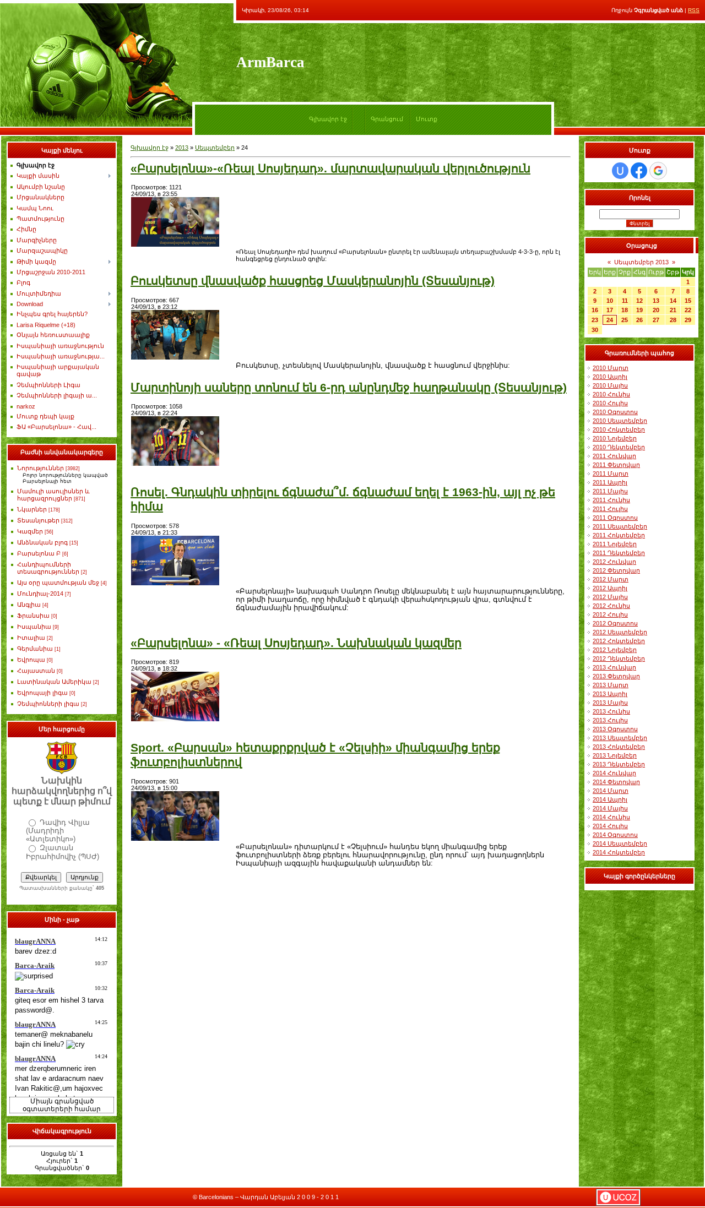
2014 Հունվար (614, 773)
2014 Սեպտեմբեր (620, 843)
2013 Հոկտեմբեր (619, 746)
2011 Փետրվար (616, 464)
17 (609, 310)
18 (624, 310)
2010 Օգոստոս (615, 412)
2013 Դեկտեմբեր (619, 764)
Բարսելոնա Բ (39, 553)
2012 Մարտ (610, 579)
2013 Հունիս (611, 711)
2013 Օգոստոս (615, 729)
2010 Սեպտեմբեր (620, 420)
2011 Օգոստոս (615, 517)
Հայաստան (36, 670)
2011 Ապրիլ (610, 482)
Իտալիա (31, 637)
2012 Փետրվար (616, 570)
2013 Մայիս (610, 702)
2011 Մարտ (610, 473)
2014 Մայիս (610, 808)
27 (656, 320)
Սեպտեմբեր (215, 147)
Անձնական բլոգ (42, 542)
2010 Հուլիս (610, 403)
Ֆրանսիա (33, 615)
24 (609, 320)
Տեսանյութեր (38, 520)
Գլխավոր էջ (328, 119)
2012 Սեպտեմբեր (620, 632)
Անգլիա (29, 604)
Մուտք (426, 119)
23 (595, 320)
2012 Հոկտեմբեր (619, 641)
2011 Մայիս (610, 491)
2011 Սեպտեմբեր (620, 526)
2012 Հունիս (611, 605)
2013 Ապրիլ (610, 693)
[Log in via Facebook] (639, 170)
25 (624, 320)
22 (688, 310)
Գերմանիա (35, 648)
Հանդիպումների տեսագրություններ (48, 568)
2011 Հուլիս (610, 508)
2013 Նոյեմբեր (615, 755)
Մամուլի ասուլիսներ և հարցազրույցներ (53, 495)
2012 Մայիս (610, 597)
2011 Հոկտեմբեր (619, 535)
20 (656, 310)
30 (595, 330)
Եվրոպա (31, 659)
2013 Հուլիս (610, 720)
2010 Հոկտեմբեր (619, 429)
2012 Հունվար (614, 561)
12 (639, 300)
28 (673, 320)
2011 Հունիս (611, 500)
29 (688, 320)
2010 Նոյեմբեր (615, 438)
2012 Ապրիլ (610, 588)
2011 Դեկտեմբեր (619, 552)
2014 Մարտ (610, 790)
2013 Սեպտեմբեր (620, 737)
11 (625, 300)
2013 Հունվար (614, 667)
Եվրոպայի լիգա (42, 692)
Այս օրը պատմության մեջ (58, 582)
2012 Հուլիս (610, 614)
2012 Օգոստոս (615, 623)
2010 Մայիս (610, 385)
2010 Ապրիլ (610, 376)
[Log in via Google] (658, 170)
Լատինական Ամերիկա (54, 681)
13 (656, 300)
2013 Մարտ (610, 685)
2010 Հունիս (611, 394)
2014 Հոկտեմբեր (619, 852)
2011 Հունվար (614, 456)
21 (673, 310)
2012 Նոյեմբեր (615, 649)
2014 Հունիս (611, 817)
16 (595, 310)
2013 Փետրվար (616, 676)
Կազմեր (30, 531)
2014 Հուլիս (610, 826)
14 (673, 300)
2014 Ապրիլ (610, 799)
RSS (693, 10)
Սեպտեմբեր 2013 (641, 262)
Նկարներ (32, 509)
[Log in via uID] (620, 170)
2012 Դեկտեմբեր (619, 658)
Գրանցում (387, 119)
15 (688, 300)
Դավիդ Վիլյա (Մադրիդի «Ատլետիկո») (58, 831)
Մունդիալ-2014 (40, 593)
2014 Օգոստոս (615, 834)
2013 (181, 147)
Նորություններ (40, 468)
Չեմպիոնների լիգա (48, 703)
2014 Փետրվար (616, 782)
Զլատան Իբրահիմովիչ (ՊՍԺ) (62, 852)
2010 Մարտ (610, 367)
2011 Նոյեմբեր (615, 544)
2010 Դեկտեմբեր (619, 447)
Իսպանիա (34, 626)
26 (639, 320)
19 (639, 310)
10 (609, 300)
